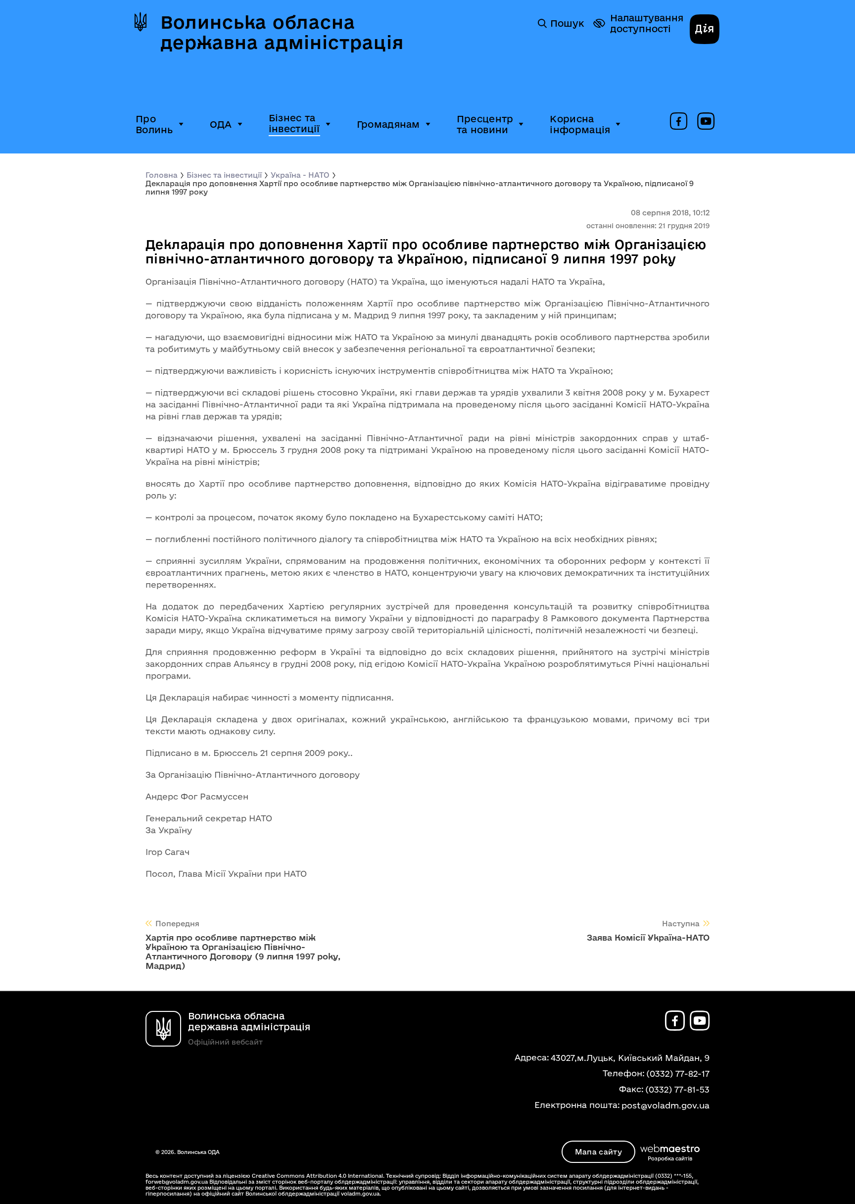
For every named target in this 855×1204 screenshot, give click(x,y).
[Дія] (704, 30)
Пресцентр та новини (485, 124)
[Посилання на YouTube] (705, 121)
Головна (161, 175)
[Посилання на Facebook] (678, 121)
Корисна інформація (580, 124)
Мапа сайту (598, 1152)
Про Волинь (154, 124)
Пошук (567, 23)
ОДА (221, 124)
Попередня (177, 923)
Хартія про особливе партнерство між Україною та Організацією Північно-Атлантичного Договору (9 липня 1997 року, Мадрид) (242, 951)
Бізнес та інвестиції (294, 123)
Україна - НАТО (300, 175)
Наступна (681, 923)
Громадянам (388, 124)
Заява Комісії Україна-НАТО (648, 937)
